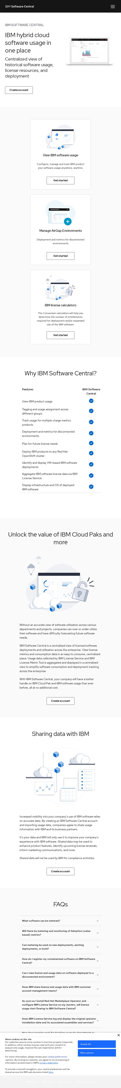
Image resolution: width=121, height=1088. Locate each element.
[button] (119, 1035)
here (51, 1072)
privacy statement (49, 1062)
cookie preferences (57, 1056)
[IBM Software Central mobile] (113, 6)
